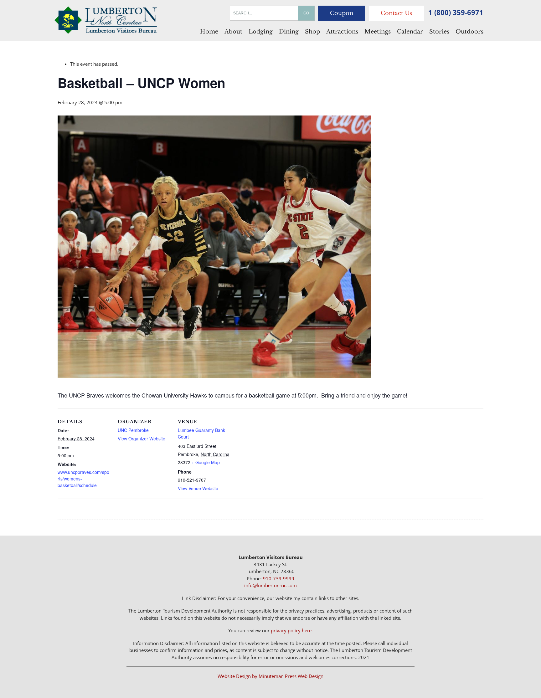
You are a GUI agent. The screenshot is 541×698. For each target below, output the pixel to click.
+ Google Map (206, 462)
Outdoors (469, 31)
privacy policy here (291, 630)
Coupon (341, 13)
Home (209, 31)
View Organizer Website (141, 438)
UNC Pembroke (133, 430)
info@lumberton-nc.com (270, 585)
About (233, 31)
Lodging (261, 31)
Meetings (377, 31)
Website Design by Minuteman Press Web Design (270, 676)
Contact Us (396, 13)
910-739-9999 (278, 578)
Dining (289, 31)
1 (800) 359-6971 (455, 12)
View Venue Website (198, 488)
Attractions (342, 31)
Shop (312, 31)
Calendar (410, 31)
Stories (439, 31)
